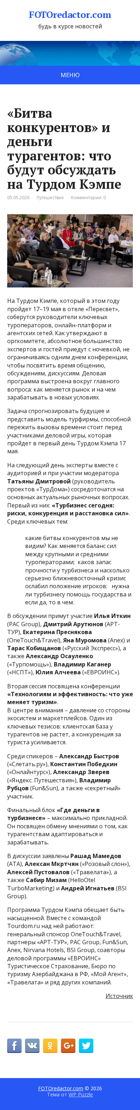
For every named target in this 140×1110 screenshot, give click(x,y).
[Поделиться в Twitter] (86, 1046)
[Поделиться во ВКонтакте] (32, 1046)
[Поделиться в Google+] (68, 1046)
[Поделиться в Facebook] (14, 1046)
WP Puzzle (81, 1094)
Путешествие (50, 198)
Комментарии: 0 (88, 198)
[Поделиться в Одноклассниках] (50, 1046)
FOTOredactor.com (70, 15)
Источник (119, 996)
